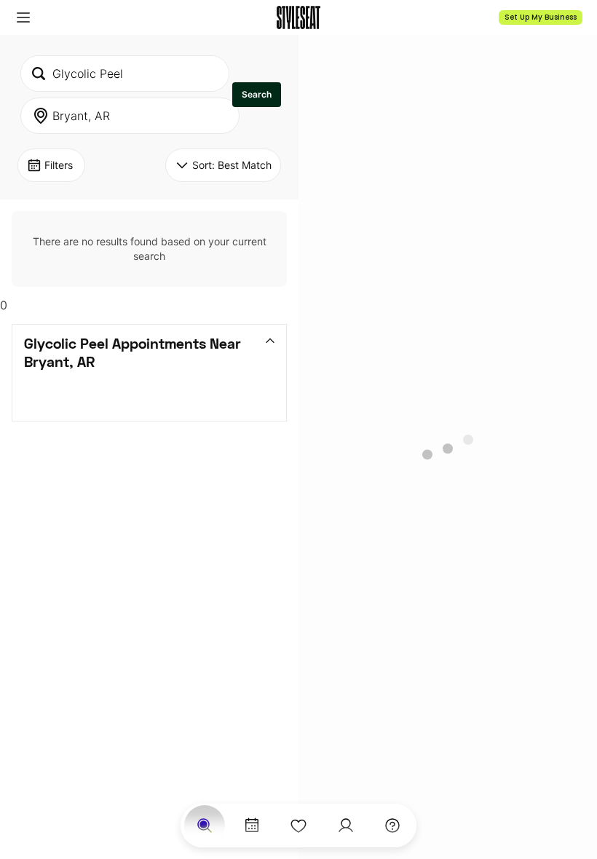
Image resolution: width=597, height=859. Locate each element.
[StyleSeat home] (298, 17)
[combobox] (125, 73)
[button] (23, 17)
